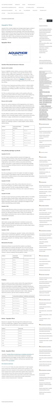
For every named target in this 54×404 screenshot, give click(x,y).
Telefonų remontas (43, 49)
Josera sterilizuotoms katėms (44, 261)
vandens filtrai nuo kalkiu (19, 376)
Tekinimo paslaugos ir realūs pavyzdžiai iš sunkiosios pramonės (44, 287)
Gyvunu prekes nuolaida (45, 299)
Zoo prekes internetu (44, 205)
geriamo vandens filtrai (19, 373)
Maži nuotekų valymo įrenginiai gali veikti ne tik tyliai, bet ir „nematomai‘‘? (45, 146)
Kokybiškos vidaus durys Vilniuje (45, 189)
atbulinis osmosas (8, 373)
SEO (16, 10)
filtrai (13, 373)
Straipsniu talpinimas (44, 274)
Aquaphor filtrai (7, 25)
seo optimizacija (44, 90)
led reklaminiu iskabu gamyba (44, 80)
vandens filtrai (26, 374)
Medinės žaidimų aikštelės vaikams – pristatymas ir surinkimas (44, 137)
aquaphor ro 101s (28, 368)
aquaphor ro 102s (15, 370)
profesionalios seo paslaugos (44, 85)
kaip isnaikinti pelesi (42, 74)
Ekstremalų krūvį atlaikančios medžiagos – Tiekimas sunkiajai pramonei (45, 384)
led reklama (45, 79)
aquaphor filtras (14, 368)
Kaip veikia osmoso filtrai (44, 338)
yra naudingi (11, 360)
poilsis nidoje (41, 84)
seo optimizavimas (45, 94)
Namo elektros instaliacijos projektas (45, 81)
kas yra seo (41, 79)
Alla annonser (27, 10)
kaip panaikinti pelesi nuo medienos (45, 77)
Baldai (23, 4)
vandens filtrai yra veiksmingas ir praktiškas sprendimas (19, 354)
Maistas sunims (43, 157)
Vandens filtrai (21, 366)
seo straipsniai (45, 100)
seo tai (40, 106)
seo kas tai (41, 87)
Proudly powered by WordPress (7, 401)
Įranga (17, 366)
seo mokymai (47, 88)
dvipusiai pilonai (48, 71)
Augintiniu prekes (44, 152)
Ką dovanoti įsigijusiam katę (44, 270)
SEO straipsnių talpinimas (7, 4)
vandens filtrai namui (10, 376)
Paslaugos (35, 10)
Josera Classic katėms (43, 259)
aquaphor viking (24, 371)
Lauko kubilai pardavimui (44, 38)
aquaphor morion (21, 368)
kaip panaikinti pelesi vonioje (44, 78)
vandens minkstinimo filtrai (11, 377)
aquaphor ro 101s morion (7, 370)
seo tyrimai (41, 107)
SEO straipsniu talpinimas (7, 363)
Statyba (3, 13)
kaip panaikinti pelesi (42, 76)
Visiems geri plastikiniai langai (45, 60)
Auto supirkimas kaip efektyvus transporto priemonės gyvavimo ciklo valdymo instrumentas (45, 329)
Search (40, 18)
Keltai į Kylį (21, 7)
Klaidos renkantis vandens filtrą (45, 333)
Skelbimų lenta (43, 10)
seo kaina (47, 86)
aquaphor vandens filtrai (16, 371)
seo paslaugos (45, 98)
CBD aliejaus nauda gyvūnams (45, 267)
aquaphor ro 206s (22, 370)
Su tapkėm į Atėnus (30, 7)
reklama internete (42, 86)
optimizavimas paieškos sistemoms (45, 82)
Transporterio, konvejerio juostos (9, 7)
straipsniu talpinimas (43, 114)
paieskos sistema (42, 83)
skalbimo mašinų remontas (47, 107)
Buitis (12, 366)
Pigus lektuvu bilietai (44, 124)
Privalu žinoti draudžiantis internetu (16, 13)
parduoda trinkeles (48, 83)
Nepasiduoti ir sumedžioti (7, 10)
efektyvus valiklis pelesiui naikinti (45, 72)
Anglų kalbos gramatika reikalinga (45, 63)
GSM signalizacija (40, 7)
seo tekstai (46, 106)
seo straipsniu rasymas (45, 103)
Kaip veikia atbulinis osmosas (45, 355)
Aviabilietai (17, 4)
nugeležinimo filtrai (28, 373)
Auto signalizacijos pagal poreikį (45, 62)
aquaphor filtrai (8, 368)
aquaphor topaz (8, 371)
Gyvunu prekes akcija (44, 255)
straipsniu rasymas (43, 110)
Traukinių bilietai (31, 4)
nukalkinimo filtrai (13, 374)
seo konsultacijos (46, 87)
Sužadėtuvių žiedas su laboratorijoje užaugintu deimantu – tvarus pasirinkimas (45, 379)
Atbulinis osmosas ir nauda (44, 295)
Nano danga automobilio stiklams (45, 335)
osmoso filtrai (20, 374)
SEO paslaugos (43, 182)
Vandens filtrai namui (43, 51)
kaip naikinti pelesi (42, 75)
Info (20, 10)
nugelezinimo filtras (5, 374)
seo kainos (50, 86)
